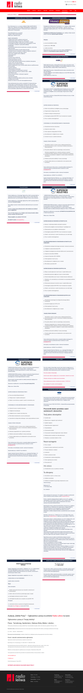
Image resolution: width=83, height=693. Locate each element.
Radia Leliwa (57, 616)
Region (28, 10)
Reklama (45, 10)
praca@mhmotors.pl (65, 496)
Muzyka (34, 10)
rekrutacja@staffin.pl (20, 219)
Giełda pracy (65, 10)
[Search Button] (75, 10)
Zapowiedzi (58, 10)
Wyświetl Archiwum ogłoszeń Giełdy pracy (21, 665)
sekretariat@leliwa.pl (12, 655)
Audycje (39, 10)
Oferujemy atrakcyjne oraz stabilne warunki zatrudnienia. (54, 378)
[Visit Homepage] (14, 4)
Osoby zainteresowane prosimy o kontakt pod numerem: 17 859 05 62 (57, 381)
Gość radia (51, 10)
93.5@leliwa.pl (10, 658)
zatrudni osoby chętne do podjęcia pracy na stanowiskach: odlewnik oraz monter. (59, 375)
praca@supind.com (47, 169)
